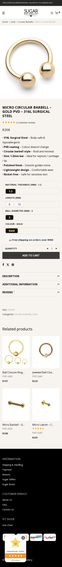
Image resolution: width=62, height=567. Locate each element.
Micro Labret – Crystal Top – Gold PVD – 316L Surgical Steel (43, 424)
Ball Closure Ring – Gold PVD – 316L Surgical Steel (13, 372)
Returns (6, 474)
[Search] (53, 13)
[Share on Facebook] (3, 264)
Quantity (11, 248)
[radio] (11, 191)
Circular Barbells (25, 22)
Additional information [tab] (20, 284)
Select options (8, 381)
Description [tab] (10, 276)
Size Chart (7, 525)
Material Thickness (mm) (20, 184)
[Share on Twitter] (7, 264)
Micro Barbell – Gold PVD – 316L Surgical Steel (13, 424)
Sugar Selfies (9, 479)
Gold (13, 22)
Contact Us (8, 509)
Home (5, 22)
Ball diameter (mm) (17, 210)
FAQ (4, 504)
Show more (7, 385)
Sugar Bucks (8, 484)
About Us (7, 499)
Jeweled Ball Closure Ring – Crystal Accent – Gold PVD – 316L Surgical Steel (43, 372)
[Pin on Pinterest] (13, 264)
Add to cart (31, 255)
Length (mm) (13, 197)
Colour (10, 223)
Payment (7, 469)
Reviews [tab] (8, 292)
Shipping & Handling (12, 464)
